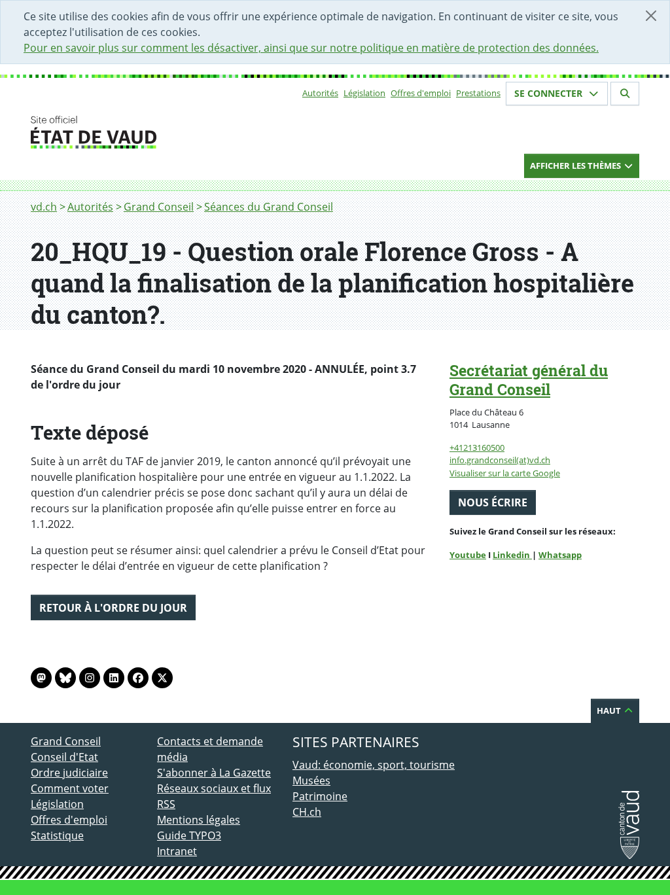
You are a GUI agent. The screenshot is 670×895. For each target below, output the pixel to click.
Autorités (320, 93)
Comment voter (70, 788)
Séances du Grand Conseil (268, 207)
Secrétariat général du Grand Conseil (529, 379)
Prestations (478, 93)
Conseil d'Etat (64, 757)
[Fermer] (651, 16)
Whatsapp (560, 555)
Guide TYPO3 (189, 835)
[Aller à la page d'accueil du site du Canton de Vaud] (152, 132)
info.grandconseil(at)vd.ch (500, 460)
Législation (364, 93)
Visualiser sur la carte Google (505, 473)
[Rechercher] (624, 93)
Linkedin (512, 555)
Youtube (468, 555)
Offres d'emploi (421, 93)
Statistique (57, 835)
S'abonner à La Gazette (214, 772)
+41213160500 (477, 447)
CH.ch (306, 812)
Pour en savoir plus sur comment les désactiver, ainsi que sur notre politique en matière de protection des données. (311, 48)
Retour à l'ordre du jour (113, 608)
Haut (610, 710)
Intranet (177, 851)
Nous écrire (492, 502)
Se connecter (549, 93)
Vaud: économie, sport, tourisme (373, 765)
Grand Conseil (159, 207)
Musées (311, 780)
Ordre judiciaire (69, 772)
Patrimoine (319, 796)
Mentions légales (198, 820)
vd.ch (44, 207)
